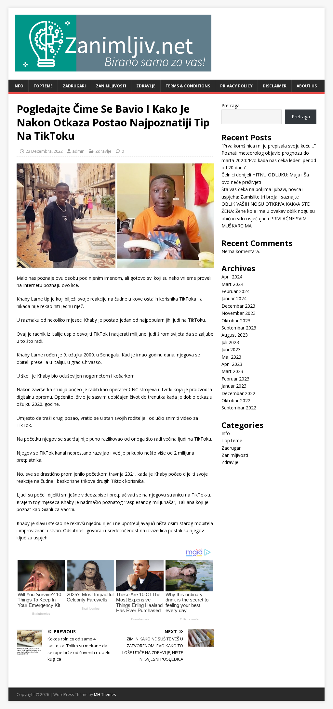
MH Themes (105, 694)
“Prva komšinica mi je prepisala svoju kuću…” (268, 146)
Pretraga (230, 105)
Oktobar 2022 (235, 400)
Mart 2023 (232, 371)
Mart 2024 (232, 284)
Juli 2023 (230, 342)
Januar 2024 (233, 298)
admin (78, 151)
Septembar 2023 (238, 328)
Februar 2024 (235, 291)
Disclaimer (274, 86)
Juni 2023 (231, 349)
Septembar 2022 (238, 408)
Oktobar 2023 (235, 320)
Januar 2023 (233, 386)
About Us (307, 86)
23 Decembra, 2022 (44, 151)
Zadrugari (74, 86)
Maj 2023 (231, 357)
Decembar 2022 (238, 393)
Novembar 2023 (238, 313)
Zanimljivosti (111, 86)
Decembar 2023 (238, 306)
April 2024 (231, 277)
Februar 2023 (235, 379)
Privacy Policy (236, 86)
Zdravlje (145, 86)
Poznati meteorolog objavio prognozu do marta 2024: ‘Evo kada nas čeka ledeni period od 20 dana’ (268, 160)
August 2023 (234, 335)
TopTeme (43, 86)
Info (18, 86)
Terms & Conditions (188, 86)
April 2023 (231, 364)
